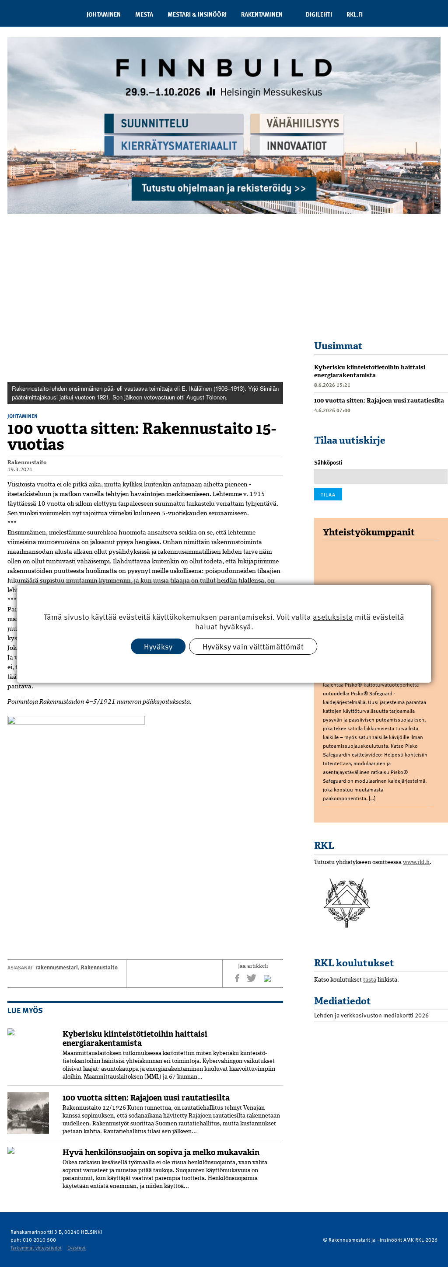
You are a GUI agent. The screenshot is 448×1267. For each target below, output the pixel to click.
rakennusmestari (56, 967)
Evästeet (76, 1247)
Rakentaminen (262, 14)
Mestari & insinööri (197, 14)
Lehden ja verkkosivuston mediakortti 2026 (371, 1015)
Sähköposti (328, 462)
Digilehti (319, 14)
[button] (275, 237)
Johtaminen (104, 14)
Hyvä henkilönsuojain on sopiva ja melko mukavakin (161, 1152)
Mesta (144, 14)
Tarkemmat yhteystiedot (36, 1247)
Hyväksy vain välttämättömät (253, 646)
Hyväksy (158, 646)
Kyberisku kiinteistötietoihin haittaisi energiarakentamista (135, 1038)
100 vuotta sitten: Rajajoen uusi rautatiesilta (146, 1098)
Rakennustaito (27, 462)
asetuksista (333, 616)
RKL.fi (354, 14)
